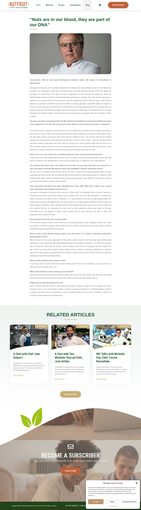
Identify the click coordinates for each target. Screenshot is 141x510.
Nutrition (49, 5)
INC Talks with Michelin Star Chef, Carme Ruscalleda (110, 357)
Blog (88, 5)
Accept (96, 502)
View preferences (129, 502)
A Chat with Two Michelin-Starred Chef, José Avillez (69, 357)
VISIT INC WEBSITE (71, 506)
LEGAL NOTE (113, 506)
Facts (38, 5)
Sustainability (75, 5)
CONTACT (83, 506)
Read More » (18, 376)
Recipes (61, 5)
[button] (136, 483)
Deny (112, 502)
